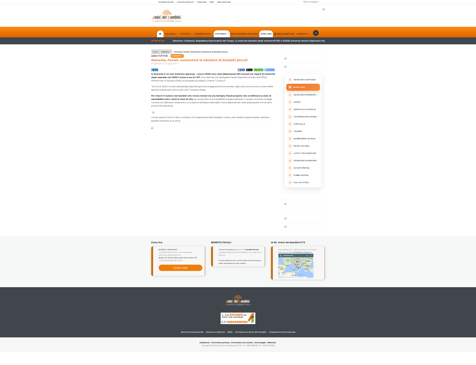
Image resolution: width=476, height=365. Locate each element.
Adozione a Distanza (246, 34)
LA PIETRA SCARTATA (185, 2)
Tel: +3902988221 (295, 252)
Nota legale (260, 342)
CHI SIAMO (170, 34)
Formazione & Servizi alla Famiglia (250, 332)
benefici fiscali (252, 250)
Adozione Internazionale (192, 332)
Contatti (302, 34)
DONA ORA (266, 34)
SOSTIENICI (220, 34)
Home (155, 52)
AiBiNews (165, 52)
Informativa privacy (220, 342)
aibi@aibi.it (307, 252)
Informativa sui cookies (242, 342)
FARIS (211, 2)
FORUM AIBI (201, 2)
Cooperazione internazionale (282, 332)
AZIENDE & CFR (202, 34)
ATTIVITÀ (185, 34)
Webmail (271, 342)
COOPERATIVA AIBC (166, 2)
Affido (230, 332)
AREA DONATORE (224, 2)
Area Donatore (285, 34)
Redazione (205, 342)
